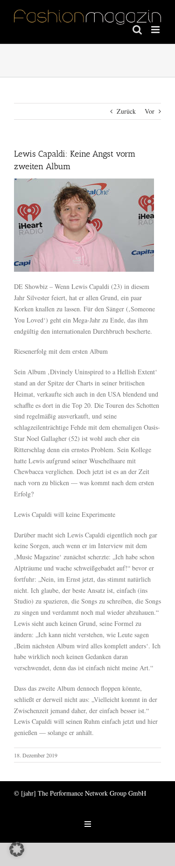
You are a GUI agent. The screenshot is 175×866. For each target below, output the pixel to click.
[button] (17, 849)
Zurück (126, 111)
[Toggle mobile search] (137, 29)
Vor (149, 111)
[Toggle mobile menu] (156, 29)
